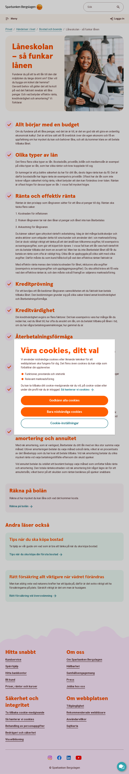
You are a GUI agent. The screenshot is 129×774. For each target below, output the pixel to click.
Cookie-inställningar (64, 423)
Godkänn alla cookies (64, 400)
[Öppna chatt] (121, 766)
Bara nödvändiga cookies (64, 412)
